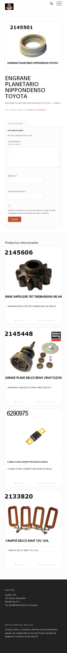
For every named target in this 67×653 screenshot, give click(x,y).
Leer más (20, 320)
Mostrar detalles (46, 320)
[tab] (15, 123)
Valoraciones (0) (15, 123)
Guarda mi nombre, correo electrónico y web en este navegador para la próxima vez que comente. (31, 211)
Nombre (12, 175)
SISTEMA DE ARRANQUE (36, 110)
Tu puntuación (14, 141)
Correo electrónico (17, 191)
